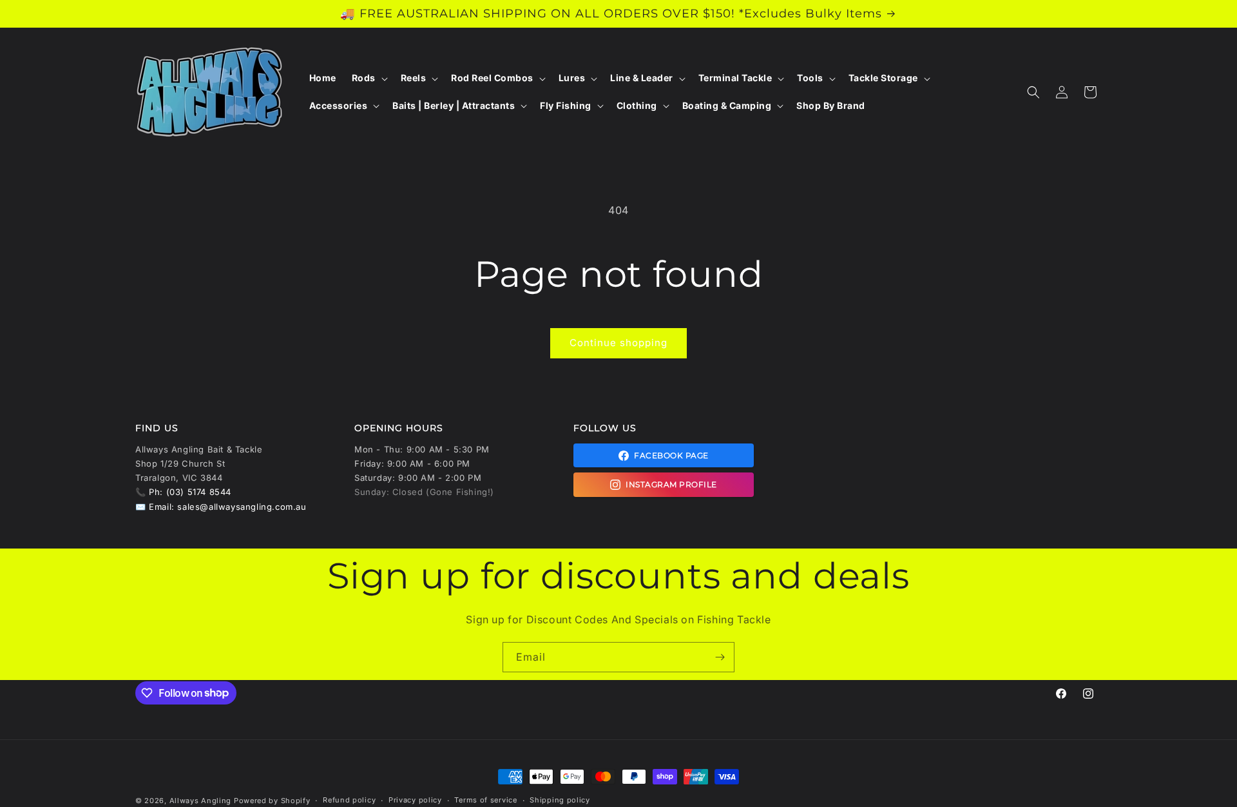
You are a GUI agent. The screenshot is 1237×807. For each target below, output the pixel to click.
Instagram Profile (671, 484)
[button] (368, 78)
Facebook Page (671, 455)
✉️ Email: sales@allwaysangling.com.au (221, 506)
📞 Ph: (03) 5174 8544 (183, 492)
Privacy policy (415, 799)
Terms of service (485, 799)
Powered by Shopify (272, 800)
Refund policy (349, 799)
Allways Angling (200, 800)
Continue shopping (618, 342)
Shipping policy (560, 799)
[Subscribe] (719, 657)
